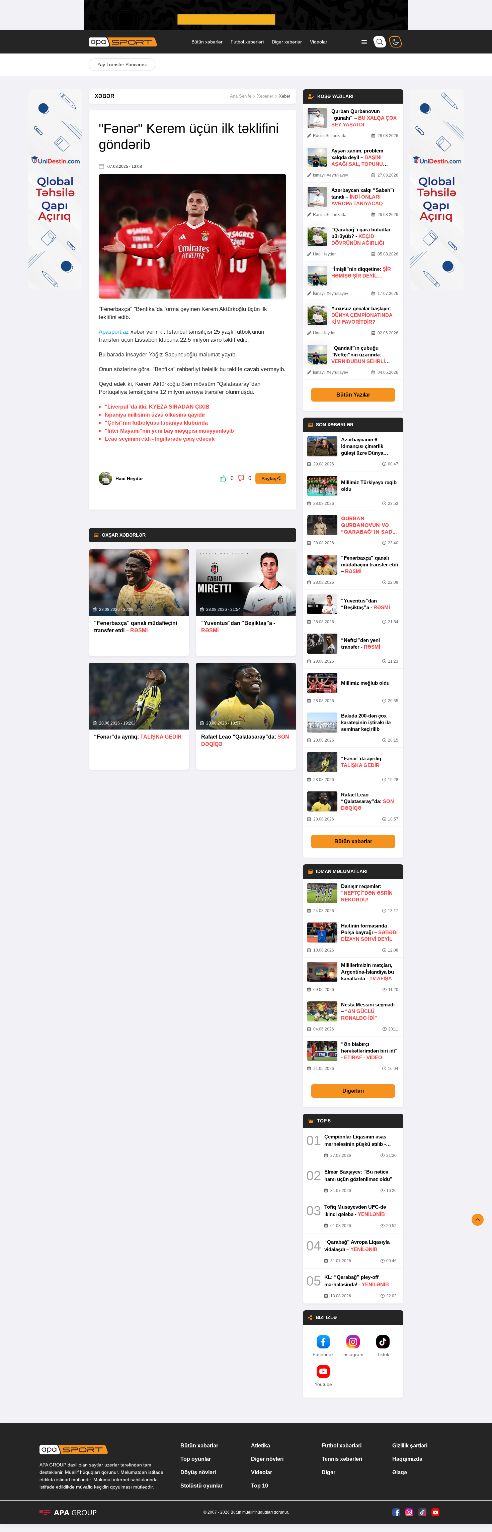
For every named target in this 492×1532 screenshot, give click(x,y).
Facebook (323, 1354)
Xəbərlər (265, 96)
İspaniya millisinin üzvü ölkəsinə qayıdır (155, 415)
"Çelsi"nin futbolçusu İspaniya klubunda (156, 423)
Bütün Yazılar (353, 395)
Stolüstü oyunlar (201, 1486)
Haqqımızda (407, 1459)
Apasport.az (114, 332)
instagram (352, 1354)
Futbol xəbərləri (247, 41)
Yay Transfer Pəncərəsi (122, 64)
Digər (328, 1472)
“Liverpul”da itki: (157, 407)
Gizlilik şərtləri (409, 1445)
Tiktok (383, 1354)
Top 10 (259, 1486)
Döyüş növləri (198, 1472)
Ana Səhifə (240, 96)
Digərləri (353, 1091)
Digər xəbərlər (287, 41)
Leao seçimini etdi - (160, 439)
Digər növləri (267, 1459)
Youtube (323, 1384)
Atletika (260, 1445)
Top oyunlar (195, 1459)
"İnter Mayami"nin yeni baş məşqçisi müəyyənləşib (169, 431)
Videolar (318, 41)
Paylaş (268, 478)
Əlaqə (399, 1472)
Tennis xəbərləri (342, 1459)
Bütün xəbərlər (207, 41)
